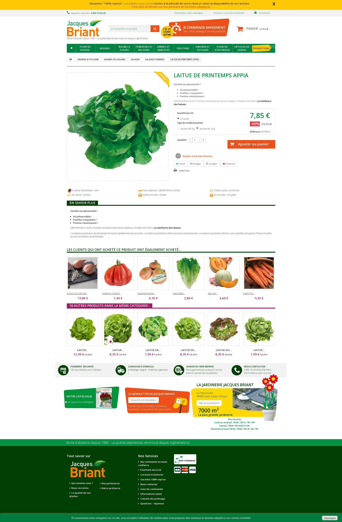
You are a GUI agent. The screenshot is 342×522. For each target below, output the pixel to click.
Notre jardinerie (111, 488)
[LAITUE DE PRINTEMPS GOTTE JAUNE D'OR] (188, 329)
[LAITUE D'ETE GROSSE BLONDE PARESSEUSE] (259, 329)
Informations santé (151, 493)
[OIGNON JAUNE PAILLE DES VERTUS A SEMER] (153, 273)
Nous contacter (149, 484)
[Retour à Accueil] (70, 59)
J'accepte (330, 518)
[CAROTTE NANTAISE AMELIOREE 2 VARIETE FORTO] (259, 273)
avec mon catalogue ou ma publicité (204, 29)
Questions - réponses (152, 503)
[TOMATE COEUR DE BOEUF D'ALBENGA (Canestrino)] (118, 273)
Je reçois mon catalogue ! (80, 402)
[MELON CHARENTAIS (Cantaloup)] (224, 273)
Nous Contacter (254, 366)
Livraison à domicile (141, 366)
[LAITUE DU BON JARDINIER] (224, 329)
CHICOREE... (179, 293)
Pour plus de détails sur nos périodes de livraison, (171, 6)
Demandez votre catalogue (188, 12)
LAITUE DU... (224, 350)
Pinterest (230, 163)
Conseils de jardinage (152, 498)
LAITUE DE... (153, 350)
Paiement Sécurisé (82, 366)
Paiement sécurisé (150, 469)
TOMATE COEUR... (111, 293)
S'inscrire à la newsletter (143, 400)
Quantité (181, 139)
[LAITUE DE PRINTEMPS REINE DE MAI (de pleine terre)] (153, 329)
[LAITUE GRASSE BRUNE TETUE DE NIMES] (118, 329)
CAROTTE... (249, 293)
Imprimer (184, 170)
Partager (196, 163)
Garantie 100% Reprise (200, 366)
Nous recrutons (80, 488)
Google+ (213, 163)
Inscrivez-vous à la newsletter (229, 12)
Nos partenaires (111, 483)
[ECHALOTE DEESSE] (83, 273)
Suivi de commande (151, 489)
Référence (255, 131)
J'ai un (167, 31)
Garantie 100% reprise (153, 479)
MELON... (212, 293)
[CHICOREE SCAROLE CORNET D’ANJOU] (188, 273)
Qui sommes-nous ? (82, 483)
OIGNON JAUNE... (146, 293)
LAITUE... (82, 350)
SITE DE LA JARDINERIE (234, 405)
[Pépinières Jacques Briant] (86, 28)
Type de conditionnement (190, 122)
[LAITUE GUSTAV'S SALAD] (83, 329)
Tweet (181, 163)
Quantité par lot (185, 113)
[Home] (71, 48)
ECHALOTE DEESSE (77, 293)
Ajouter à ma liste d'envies (197, 156)
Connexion (264, 12)
